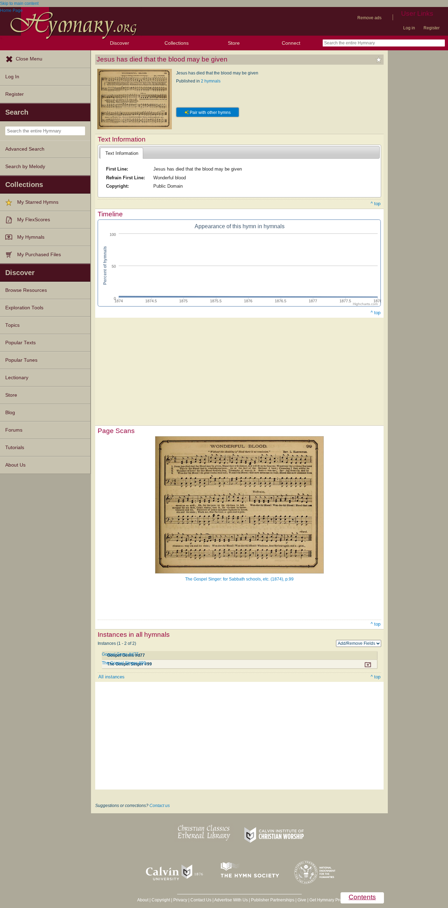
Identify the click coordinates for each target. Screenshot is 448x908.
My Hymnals (30, 237)
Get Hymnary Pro (325, 900)
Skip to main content (19, 3)
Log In (12, 76)
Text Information (121, 153)
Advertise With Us (231, 900)
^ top (375, 203)
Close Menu (29, 59)
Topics (12, 325)
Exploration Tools (24, 307)
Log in (409, 28)
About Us (15, 465)
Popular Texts (20, 342)
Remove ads (369, 17)
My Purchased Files (39, 254)
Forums (13, 430)
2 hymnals (210, 81)
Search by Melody (25, 166)
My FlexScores (33, 219)
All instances (111, 676)
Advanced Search (24, 149)
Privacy (180, 900)
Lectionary (16, 377)
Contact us (159, 805)
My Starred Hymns (37, 202)
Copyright (161, 900)
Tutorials (14, 447)
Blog (10, 412)
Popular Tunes (21, 360)
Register (432, 28)
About (142, 900)
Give (302, 900)
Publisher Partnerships (272, 900)
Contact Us (200, 900)
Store (234, 43)
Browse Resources (26, 290)
